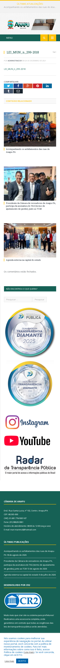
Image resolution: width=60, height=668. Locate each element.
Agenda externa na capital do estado (23, 260)
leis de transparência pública (17, 626)
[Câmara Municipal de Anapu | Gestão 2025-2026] (30, 24)
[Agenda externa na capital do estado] (30, 240)
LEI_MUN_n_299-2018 (15, 68)
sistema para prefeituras (41, 615)
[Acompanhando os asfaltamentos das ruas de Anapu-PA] (30, 129)
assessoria (25, 619)
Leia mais (29, 652)
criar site (23, 615)
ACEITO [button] (22, 660)
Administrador (15, 60)
